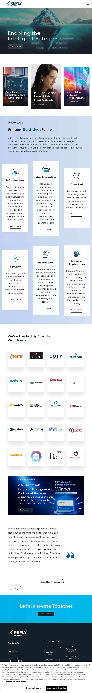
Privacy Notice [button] (49, 653)
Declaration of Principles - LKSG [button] (75, 657)
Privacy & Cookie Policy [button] (52, 647)
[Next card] (17, 587)
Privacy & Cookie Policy (16, 682)
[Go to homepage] (13, 4)
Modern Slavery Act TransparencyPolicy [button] (73, 649)
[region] (46, 677)
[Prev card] (11, 587)
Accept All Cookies (56, 688)
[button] (15, 46)
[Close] (89, 664)
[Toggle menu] (88, 4)
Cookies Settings (34, 688)
